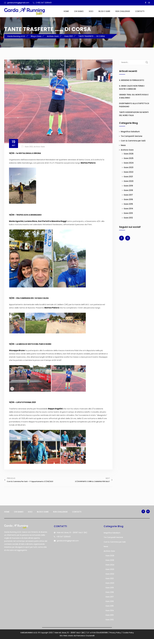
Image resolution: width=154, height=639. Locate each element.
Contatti (139, 11)
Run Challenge (123, 11)
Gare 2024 (129, 163)
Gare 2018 (128, 190)
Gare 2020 (128, 181)
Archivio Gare (39, 146)
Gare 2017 (128, 195)
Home (66, 11)
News (123, 145)
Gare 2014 (128, 208)
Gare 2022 (128, 172)
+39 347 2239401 (63, 536)
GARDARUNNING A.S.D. (29, 632)
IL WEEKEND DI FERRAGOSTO (131, 80)
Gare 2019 (128, 185)
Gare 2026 (128, 153)
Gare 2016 (128, 199)
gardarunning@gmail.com (18, 2)
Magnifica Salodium (130, 131)
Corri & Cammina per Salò (133, 140)
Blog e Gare (104, 11)
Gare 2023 (128, 167)
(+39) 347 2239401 (43, 2)
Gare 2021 (29, 146)
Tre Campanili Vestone (131, 136)
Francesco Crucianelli (85, 635)
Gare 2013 (128, 213)
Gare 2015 (128, 204)
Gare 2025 (128, 158)
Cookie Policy (128, 632)
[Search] (147, 62)
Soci (91, 11)
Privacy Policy (115, 632)
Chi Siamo (78, 11)
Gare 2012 (128, 217)
